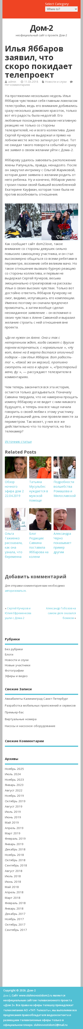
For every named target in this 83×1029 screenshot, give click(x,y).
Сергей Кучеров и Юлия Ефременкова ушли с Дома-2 (18, 613)
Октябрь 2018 (15, 860)
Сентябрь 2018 (16, 865)
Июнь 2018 (13, 882)
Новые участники (17, 665)
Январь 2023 (14, 785)
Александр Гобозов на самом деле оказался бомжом (61, 613)
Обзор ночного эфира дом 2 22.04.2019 (14, 489)
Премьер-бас (14, 712)
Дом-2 (41, 27)
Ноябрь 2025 (14, 769)
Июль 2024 (13, 774)
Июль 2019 (13, 812)
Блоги (9, 654)
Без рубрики (14, 649)
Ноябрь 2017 (14, 919)
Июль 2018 (13, 876)
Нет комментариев (17, 85)
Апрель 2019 (14, 828)
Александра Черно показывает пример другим (62, 542)
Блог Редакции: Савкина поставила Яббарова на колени (38, 545)
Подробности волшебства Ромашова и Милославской (65, 489)
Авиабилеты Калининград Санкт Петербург (36, 699)
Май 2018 (12, 887)
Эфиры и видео (16, 676)
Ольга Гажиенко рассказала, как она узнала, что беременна (14, 545)
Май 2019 (12, 822)
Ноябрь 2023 (14, 780)
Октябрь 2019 (15, 801)
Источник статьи (18, 441)
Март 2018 (12, 898)
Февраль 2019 (15, 838)
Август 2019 (13, 806)
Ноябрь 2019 (14, 796)
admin (12, 82)
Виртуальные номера (21, 719)
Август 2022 (13, 790)
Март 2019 (12, 833)
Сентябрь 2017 (16, 930)
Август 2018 (13, 871)
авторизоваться (15, 591)
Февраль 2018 (15, 903)
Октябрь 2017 (15, 924)
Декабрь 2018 (15, 849)
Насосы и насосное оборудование (30, 726)
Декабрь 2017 (15, 914)
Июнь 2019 (13, 817)
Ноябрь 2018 (14, 855)
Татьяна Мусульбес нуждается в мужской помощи (38, 491)
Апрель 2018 (14, 892)
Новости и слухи (56, 82)
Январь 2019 (14, 844)
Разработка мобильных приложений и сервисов (40, 705)
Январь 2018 (14, 908)
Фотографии (14, 670)
